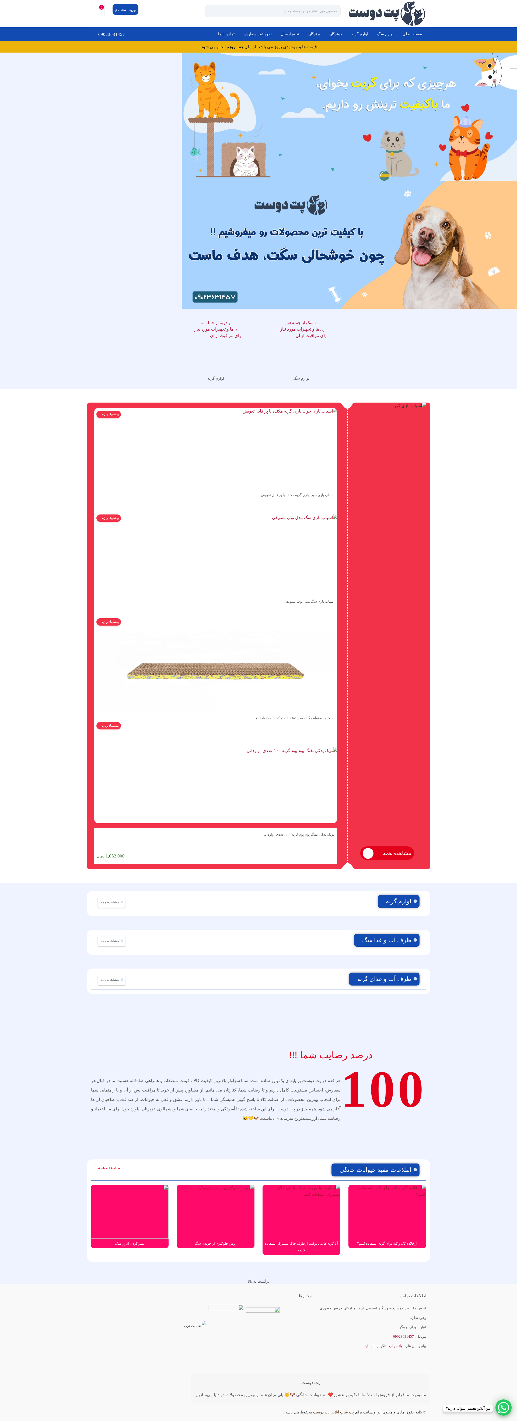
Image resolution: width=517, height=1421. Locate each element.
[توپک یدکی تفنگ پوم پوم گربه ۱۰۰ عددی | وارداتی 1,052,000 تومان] (215, 773)
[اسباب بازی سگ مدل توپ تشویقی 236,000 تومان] (215, 553)
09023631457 (111, 34)
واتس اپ (396, 1346)
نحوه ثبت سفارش (258, 34)
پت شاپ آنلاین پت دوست (333, 1412)
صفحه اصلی (412, 34)
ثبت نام (120, 10)
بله (373, 1346)
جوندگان (335, 34)
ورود (132, 10)
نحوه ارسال (290, 34)
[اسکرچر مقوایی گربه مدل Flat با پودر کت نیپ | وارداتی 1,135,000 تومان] (215, 664)
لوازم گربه (359, 34)
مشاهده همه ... (107, 1167)
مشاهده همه (396, 853)
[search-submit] (214, 11)
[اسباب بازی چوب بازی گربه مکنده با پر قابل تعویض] (215, 448)
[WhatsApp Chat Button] (503, 1407)
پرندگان (314, 34)
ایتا (366, 1346)
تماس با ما (226, 34)
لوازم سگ (385, 34)
